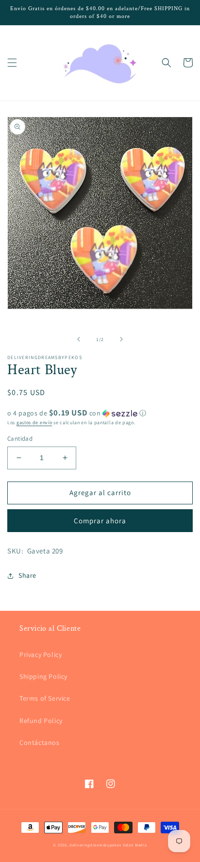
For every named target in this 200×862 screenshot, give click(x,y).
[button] (12, 62)
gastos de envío (34, 422)
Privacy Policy (40, 654)
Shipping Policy (43, 676)
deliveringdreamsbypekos (95, 844)
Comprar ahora (100, 520)
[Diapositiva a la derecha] (121, 339)
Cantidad (20, 438)
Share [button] (27, 575)
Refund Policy (41, 720)
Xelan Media (135, 844)
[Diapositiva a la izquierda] (78, 339)
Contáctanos (39, 742)
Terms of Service (44, 698)
